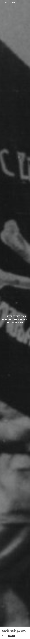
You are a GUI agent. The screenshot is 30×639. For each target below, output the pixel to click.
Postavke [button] (4, 635)
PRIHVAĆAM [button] (11, 635)
